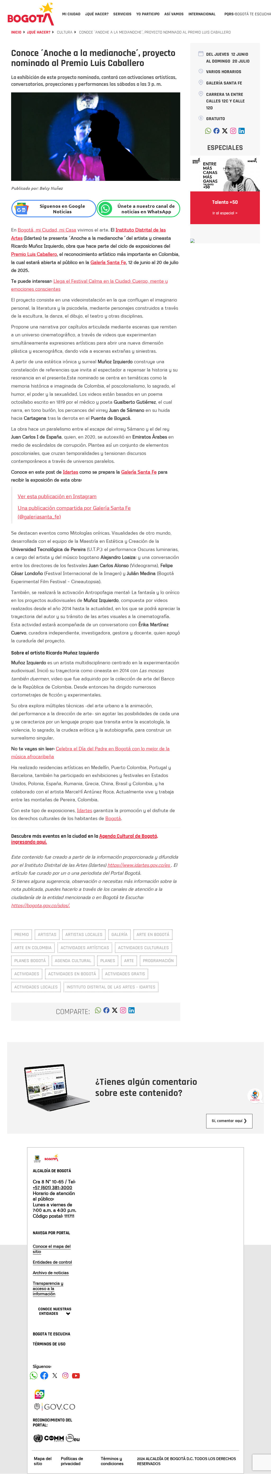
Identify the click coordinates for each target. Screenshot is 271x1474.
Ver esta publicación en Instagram (57, 496)
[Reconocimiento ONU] (38, 1437)
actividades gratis (125, 974)
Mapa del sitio (43, 1461)
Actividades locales (36, 987)
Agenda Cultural (73, 961)
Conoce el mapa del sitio (52, 1249)
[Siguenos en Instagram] (65, 1375)
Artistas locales (83, 934)
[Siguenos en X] (55, 1375)
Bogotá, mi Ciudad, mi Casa (47, 230)
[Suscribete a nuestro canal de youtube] (76, 1375)
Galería (119, 934)
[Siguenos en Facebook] (34, 1375)
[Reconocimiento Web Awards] (72, 1437)
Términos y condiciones (112, 1461)
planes (107, 961)
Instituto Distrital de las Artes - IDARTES (111, 987)
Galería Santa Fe (108, 262)
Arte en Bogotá (153, 934)
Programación (158, 961)
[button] (98, 1011)
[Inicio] (31, 13)
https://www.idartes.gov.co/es (139, 865)
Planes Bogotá (30, 961)
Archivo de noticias (51, 1272)
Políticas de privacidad (72, 1461)
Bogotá (113, 818)
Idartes (70, 472)
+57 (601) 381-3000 (52, 1187)
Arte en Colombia (33, 948)
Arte (129, 961)
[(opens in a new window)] (123, 1011)
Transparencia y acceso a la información (48, 1288)
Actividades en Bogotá (72, 974)
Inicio (16, 32)
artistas (47, 934)
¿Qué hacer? (38, 32)
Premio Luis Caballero (34, 254)
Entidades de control (52, 1262)
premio (21, 934)
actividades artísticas (85, 948)
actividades (26, 974)
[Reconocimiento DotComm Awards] (54, 1437)
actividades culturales (143, 948)
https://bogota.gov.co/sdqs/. (40, 905)
